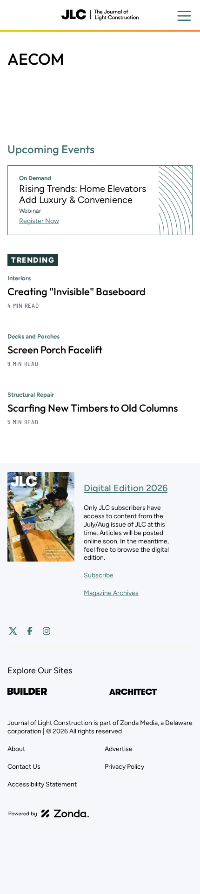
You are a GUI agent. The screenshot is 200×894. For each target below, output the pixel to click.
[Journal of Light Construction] (100, 14)
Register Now (39, 221)
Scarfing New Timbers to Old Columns (92, 407)
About (16, 749)
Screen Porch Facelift (54, 349)
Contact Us (23, 767)
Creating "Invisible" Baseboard (76, 291)
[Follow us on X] (13, 631)
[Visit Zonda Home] (48, 813)
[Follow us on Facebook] (29, 631)
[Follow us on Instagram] (46, 631)
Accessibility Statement (42, 784)
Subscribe (98, 575)
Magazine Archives (111, 593)
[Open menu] (184, 16)
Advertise (119, 749)
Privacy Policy (124, 767)
